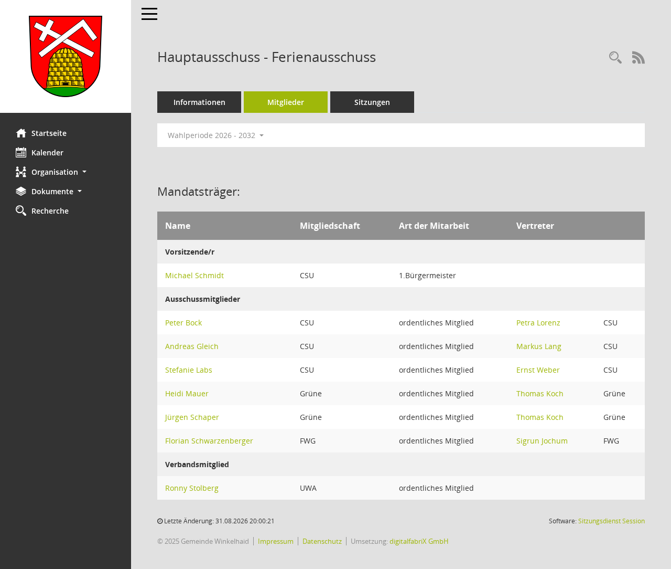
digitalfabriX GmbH (419, 541)
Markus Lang (538, 346)
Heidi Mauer (187, 393)
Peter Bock (183, 323)
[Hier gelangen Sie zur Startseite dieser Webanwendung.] (65, 56)
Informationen (199, 102)
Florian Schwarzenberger (209, 441)
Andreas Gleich (192, 346)
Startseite (49, 133)
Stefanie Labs (188, 370)
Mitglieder (285, 102)
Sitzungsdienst (611, 521)
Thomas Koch (540, 393)
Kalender (47, 152)
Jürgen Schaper (192, 417)
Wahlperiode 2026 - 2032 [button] (212, 135)
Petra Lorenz (538, 323)
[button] (65, 172)
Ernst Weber (538, 370)
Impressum (276, 541)
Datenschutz (322, 541)
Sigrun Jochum (542, 441)
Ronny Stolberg (192, 488)
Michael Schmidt (194, 275)
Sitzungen (372, 102)
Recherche (50, 211)
